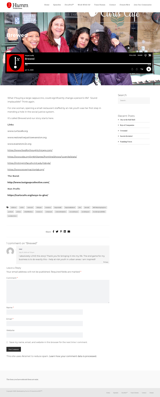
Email (9, 319)
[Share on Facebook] (53, 231)
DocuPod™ (69, 4)
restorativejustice (61, 212)
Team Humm (99, 4)
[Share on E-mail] (69, 231)
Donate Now (125, 4)
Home (46, 4)
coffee (22, 207)
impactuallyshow (70, 207)
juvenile (87, 207)
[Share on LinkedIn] (65, 231)
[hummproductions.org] (17, 6)
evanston (48, 207)
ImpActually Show (24, 38)
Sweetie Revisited (126, 136)
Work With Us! (84, 4)
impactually (57, 207)
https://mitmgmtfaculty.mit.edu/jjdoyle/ (29, 163)
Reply (106, 262)
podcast (10, 212)
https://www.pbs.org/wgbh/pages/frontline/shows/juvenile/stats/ (42, 156)
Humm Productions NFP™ (33, 391)
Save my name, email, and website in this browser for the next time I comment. (48, 342)
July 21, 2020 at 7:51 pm (26, 252)
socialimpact (85, 212)
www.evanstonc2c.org (19, 144)
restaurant (49, 212)
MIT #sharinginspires (99, 207)
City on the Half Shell (127, 119)
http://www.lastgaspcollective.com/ (28, 182)
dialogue (39, 207)
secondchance (74, 212)
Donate (152, 393)
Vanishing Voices (126, 141)
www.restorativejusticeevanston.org (27, 137)
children (13, 207)
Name (10, 307)
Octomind (123, 130)
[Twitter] (57, 231)
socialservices (12, 216)
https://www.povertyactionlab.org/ (26, 169)
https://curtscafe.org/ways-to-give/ (28, 195)
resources (39, 212)
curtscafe (30, 207)
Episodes (57, 4)
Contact (112, 4)
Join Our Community (143, 4)
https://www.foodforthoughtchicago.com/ (30, 150)
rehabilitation (28, 212)
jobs (80, 207)
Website (10, 330)
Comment (12, 278)
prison (19, 212)
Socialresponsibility (99, 212)
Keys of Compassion (127, 125)
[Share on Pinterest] (61, 231)
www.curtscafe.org (18, 131)
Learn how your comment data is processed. (73, 356)
